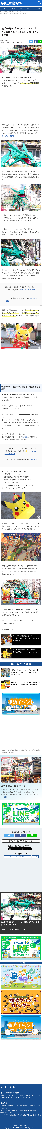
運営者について (5, 1095)
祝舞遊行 (25, 437)
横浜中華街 (35, 856)
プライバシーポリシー (19, 1095)
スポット (37, 8)
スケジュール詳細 (8, 136)
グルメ (21, 8)
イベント (29, 8)
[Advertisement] (21, 19)
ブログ (4, 8)
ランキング (12, 8)
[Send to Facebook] (36, 41)
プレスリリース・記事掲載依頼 (20, 1097)
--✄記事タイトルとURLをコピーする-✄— (11, 42)
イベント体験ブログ (9, 856)
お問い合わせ (31, 1095)
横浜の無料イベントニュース (23, 856)
